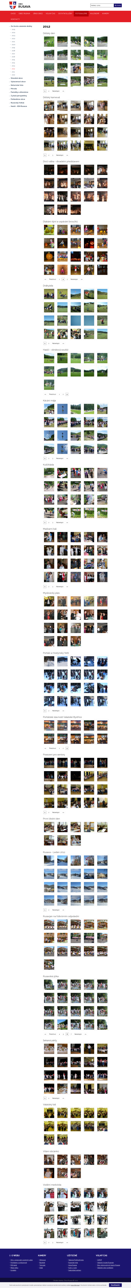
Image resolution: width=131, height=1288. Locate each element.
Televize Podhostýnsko (76, 1260)
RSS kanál (14, 1265)
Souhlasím (115, 1285)
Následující (55, 91)
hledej (118, 5)
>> (63, 91)
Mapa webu (14, 1268)
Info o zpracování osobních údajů (22, 1260)
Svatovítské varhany (74, 1270)
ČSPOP (99, 1260)
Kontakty (13, 1270)
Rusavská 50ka (73, 1262)
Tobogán (42, 1265)
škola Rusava (72, 1265)
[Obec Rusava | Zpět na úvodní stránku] (12, 5)
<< (45, 279)
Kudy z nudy (72, 1268)
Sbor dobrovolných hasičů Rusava (108, 1265)
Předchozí (52, 279)
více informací (75, 1285)
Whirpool (42, 1260)
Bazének (42, 1262)
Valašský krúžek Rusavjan (105, 1262)
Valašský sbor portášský (105, 1268)
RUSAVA (24, 5)
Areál (41, 1268)
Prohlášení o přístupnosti (19, 1262)
